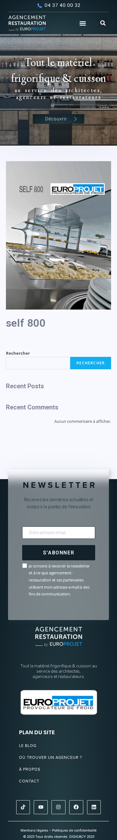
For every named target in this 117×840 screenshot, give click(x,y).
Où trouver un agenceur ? (50, 757)
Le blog (28, 746)
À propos (29, 769)
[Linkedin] (94, 807)
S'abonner (58, 553)
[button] (82, 23)
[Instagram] (58, 807)
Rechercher (18, 353)
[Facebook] (76, 807)
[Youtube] (41, 807)
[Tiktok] (23, 807)
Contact (29, 781)
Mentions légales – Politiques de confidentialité (58, 830)
